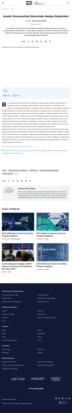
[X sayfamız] (59, 398)
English (63, 402)
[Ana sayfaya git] (35, 3)
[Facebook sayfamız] (66, 398)
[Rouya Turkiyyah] (36, 388)
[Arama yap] (68, 3)
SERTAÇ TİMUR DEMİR (39, 21)
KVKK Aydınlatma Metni (9, 399)
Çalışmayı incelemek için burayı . (17, 146)
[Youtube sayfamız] (69, 398)
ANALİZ (28, 21)
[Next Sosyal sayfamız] (56, 398)
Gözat (8, 95)
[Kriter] (18, 379)
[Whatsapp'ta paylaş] (33, 41)
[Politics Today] (56, 379)
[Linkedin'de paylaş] (37, 41)
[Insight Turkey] (38, 379)
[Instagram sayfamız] (63, 398)
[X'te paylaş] (28, 41)
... (16, 173)
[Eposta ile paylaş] (41, 41)
